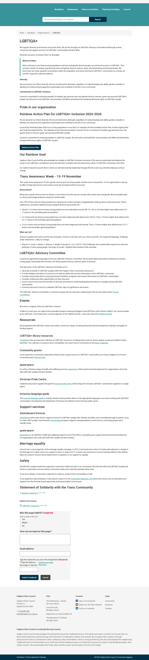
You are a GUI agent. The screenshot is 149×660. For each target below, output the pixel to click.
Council (126, 9)
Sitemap (43, 657)
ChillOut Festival (105, 314)
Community (110, 601)
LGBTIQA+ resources (35, 506)
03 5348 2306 (24, 611)
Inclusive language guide (33, 398)
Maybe (24, 522)
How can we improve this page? (36, 531)
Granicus (129, 657)
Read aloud (42, 565)
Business (109, 605)
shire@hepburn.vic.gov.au (27, 614)
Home (22, 33)
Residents (31, 33)
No (23, 526)
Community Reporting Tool (81, 479)
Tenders (108, 608)
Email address (27, 548)
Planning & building (110, 9)
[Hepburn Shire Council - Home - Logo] (28, 9)
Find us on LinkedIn (86, 608)
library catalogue (101, 343)
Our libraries (24, 340)
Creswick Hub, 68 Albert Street (52, 608)
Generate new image (46, 562)
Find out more (39, 357)
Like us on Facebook (87, 601)
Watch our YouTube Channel (90, 605)
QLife (126, 418)
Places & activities (90, 9)
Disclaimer (20, 657)
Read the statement (33, 493)
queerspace (73, 369)
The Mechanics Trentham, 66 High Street (56, 619)
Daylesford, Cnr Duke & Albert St (59, 614)
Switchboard (25, 418)
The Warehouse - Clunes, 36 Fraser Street (56, 602)
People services (44, 33)
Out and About (56, 420)
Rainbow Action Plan (30, 147)
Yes (23, 519)
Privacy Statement (32, 657)
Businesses (73, 9)
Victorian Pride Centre (63, 384)
